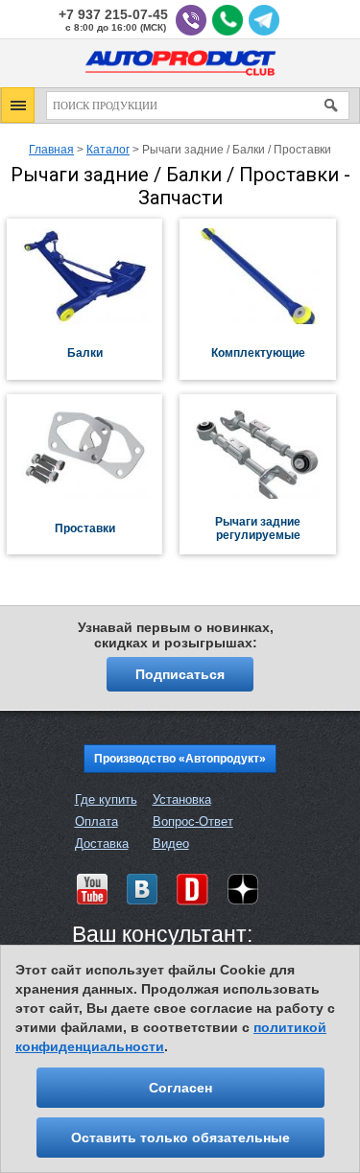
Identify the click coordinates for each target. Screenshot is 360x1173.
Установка (182, 799)
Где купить (106, 799)
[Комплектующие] (266, 320)
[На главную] (180, 78)
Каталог (108, 149)
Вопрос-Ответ (193, 821)
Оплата (96, 821)
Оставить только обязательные (180, 1137)
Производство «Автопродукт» (180, 758)
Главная (51, 149)
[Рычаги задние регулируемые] (266, 495)
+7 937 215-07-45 (113, 15)
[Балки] (93, 320)
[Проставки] (93, 495)
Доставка (102, 843)
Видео (171, 843)
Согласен (180, 1087)
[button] (18, 105)
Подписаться (180, 674)
